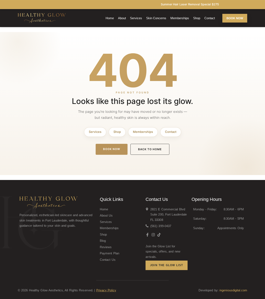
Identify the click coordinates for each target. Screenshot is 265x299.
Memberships (179, 18)
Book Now (111, 149)
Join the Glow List (166, 265)
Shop (196, 18)
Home (110, 18)
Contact (209, 18)
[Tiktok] (159, 235)
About (122, 18)
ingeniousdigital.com (233, 290)
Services (136, 18)
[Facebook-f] (147, 235)
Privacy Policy (106, 290)
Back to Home (150, 149)
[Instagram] (153, 235)
